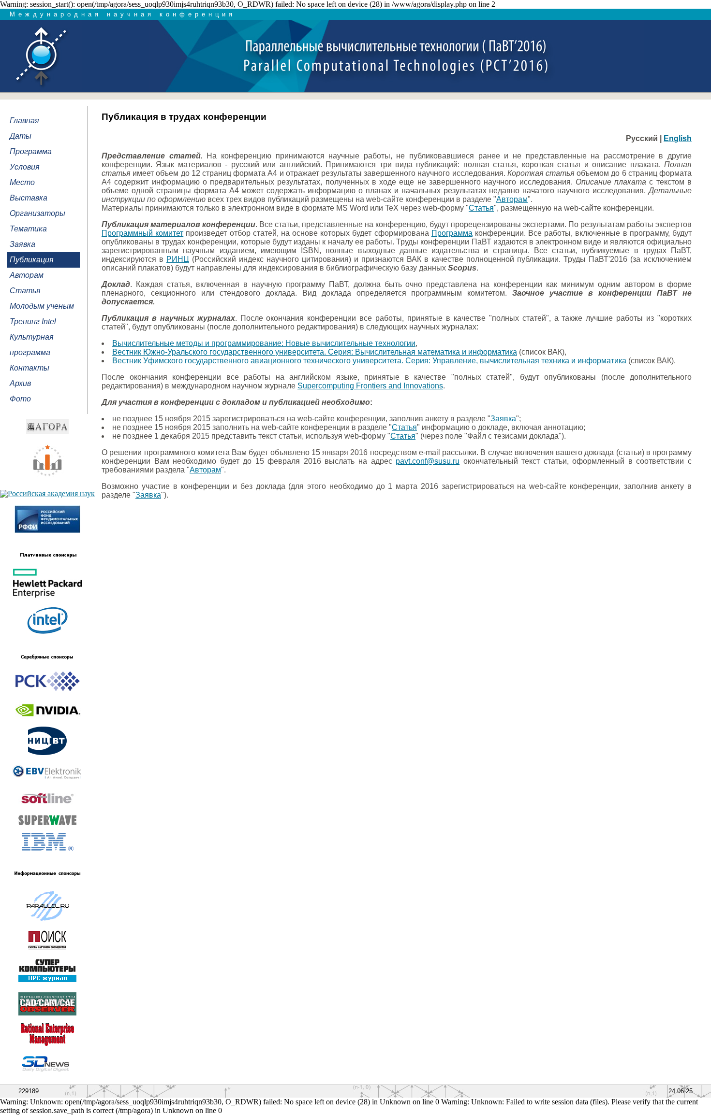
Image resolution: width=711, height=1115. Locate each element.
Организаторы (37, 213)
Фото (20, 399)
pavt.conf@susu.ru (427, 461)
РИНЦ (177, 259)
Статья (25, 290)
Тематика (28, 229)
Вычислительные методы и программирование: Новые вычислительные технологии (263, 343)
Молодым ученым (42, 306)
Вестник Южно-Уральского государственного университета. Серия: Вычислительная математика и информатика (314, 352)
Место (22, 182)
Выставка (28, 198)
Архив (20, 383)
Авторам (27, 275)
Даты (20, 136)
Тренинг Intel (33, 321)
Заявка (22, 244)
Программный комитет (142, 233)
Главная (24, 120)
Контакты (29, 368)
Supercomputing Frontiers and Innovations (370, 386)
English (678, 138)
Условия (25, 167)
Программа (31, 151)
